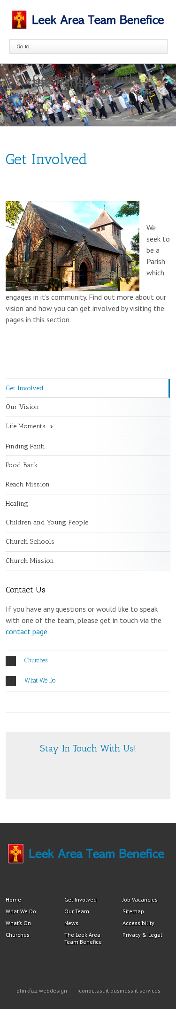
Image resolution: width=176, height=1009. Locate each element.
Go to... (24, 46)
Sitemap (133, 911)
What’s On (18, 922)
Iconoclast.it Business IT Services (119, 990)
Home (13, 899)
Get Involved (25, 388)
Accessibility (138, 922)
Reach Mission (28, 484)
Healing (17, 504)
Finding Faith (25, 446)
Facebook (92, 775)
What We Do (40, 680)
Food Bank (22, 465)
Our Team (76, 911)
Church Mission (30, 561)
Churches (35, 660)
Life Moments (26, 426)
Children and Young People (47, 522)
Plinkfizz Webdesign (41, 990)
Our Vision (22, 407)
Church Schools (30, 542)
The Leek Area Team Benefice (83, 938)
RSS (75, 774)
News (71, 922)
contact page (26, 631)
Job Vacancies (140, 899)
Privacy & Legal (142, 934)
